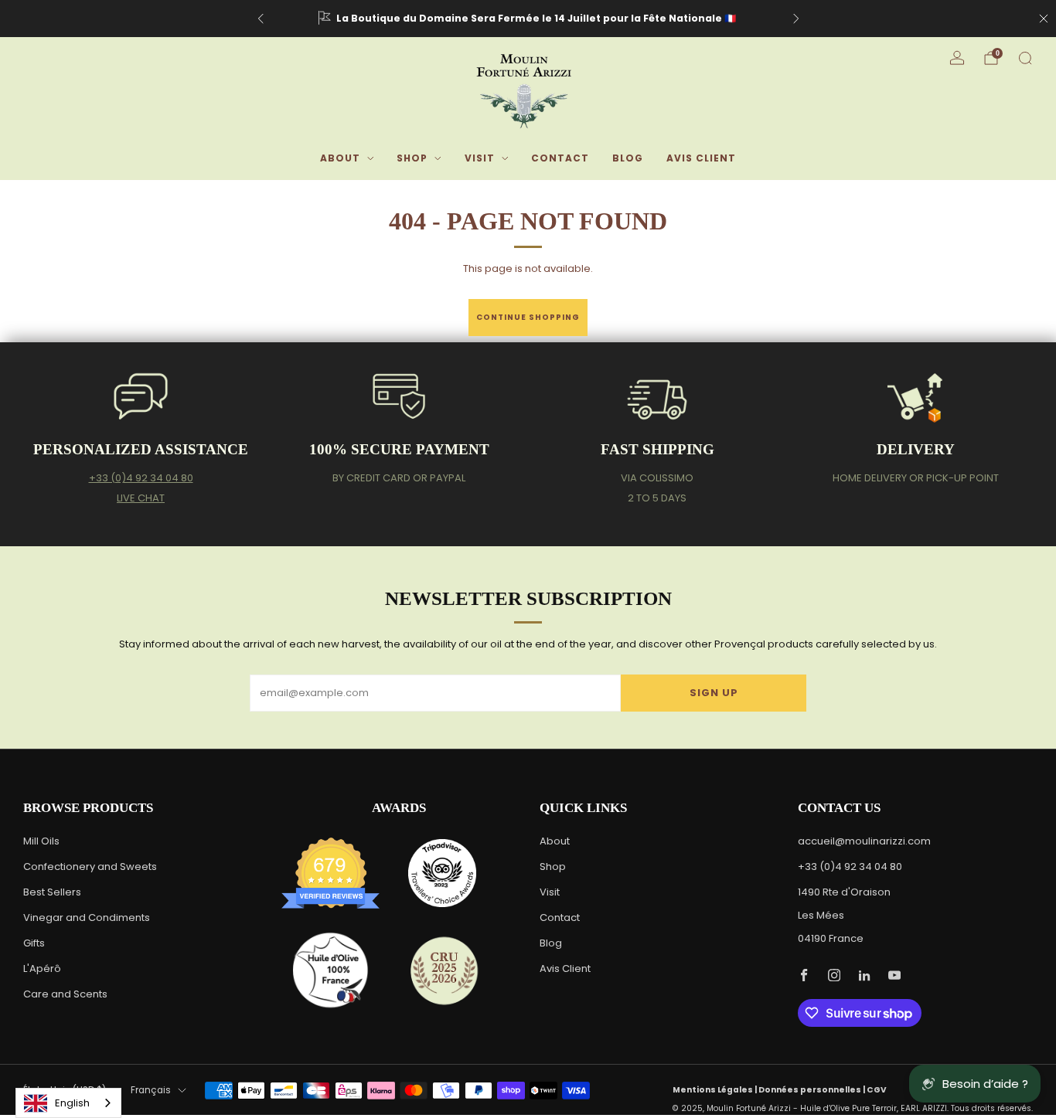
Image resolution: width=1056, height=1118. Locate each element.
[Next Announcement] (796, 18)
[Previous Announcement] (260, 18)
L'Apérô (42, 968)
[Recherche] (1025, 58)
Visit (480, 158)
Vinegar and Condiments (86, 917)
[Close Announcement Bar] (1043, 18)
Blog (627, 158)
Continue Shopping (528, 317)
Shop (412, 158)
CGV (877, 1090)
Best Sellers (52, 892)
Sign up (714, 692)
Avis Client (701, 158)
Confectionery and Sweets (90, 866)
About (340, 158)
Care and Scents (65, 994)
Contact (560, 158)
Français (151, 1090)
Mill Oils (41, 841)
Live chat (141, 498)
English (72, 1103)
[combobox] (68, 1103)
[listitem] (528, 18)
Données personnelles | (812, 1090)
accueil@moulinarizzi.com (864, 841)
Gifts (34, 943)
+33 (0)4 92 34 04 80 (141, 478)
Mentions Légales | (715, 1090)
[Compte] (957, 58)
